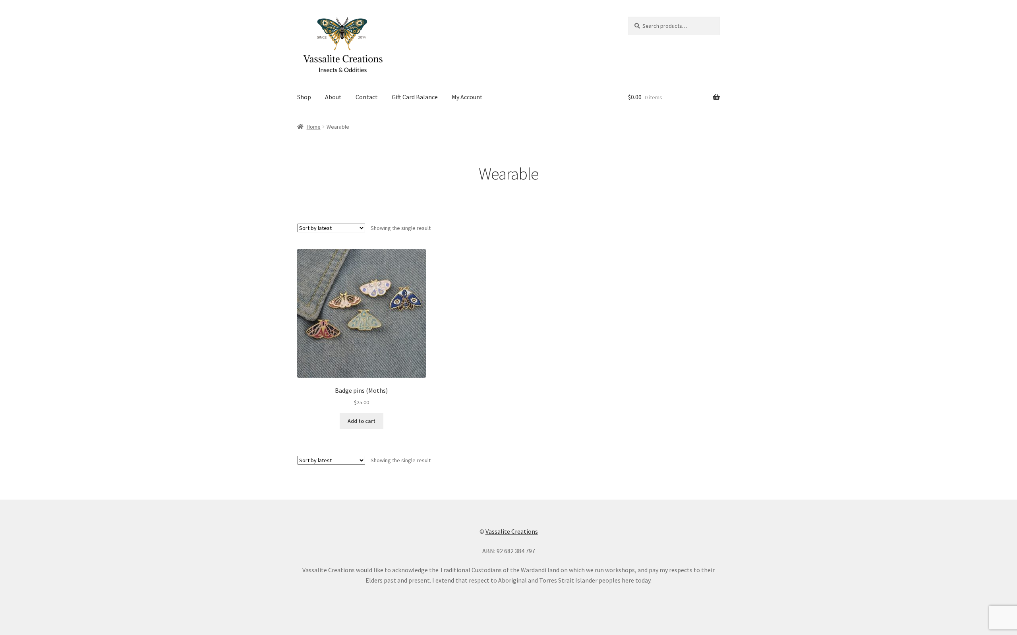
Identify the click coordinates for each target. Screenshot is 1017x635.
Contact (367, 97)
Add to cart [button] (361, 421)
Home (314, 126)
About (333, 97)
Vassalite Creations (511, 531)
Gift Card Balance (415, 97)
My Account (467, 97)
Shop (304, 97)
